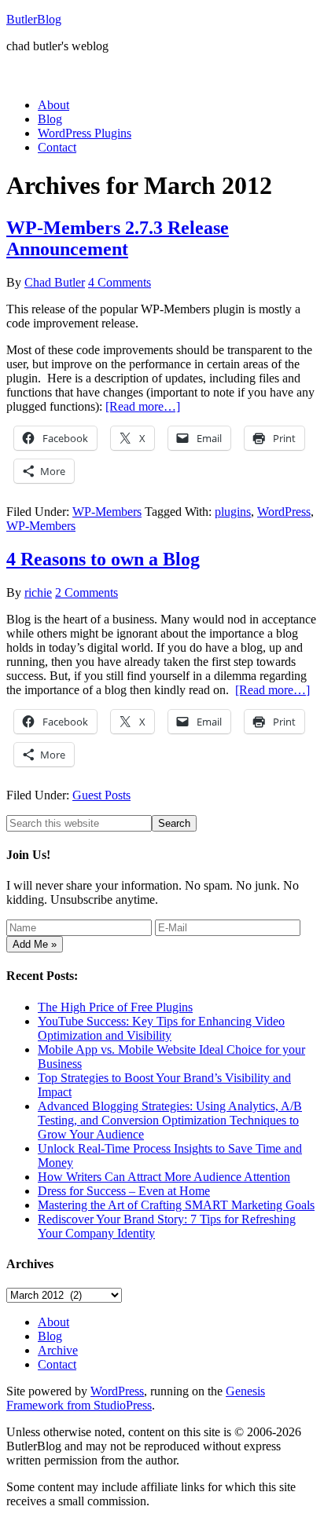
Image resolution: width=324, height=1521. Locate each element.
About (53, 1322)
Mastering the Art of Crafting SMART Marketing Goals (176, 1205)
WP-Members (107, 511)
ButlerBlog (33, 19)
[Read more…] (142, 406)
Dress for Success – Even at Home (124, 1190)
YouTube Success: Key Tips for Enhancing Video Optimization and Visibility (161, 1028)
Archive (58, 1350)
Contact (57, 1364)
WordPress (284, 511)
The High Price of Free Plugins (115, 1007)
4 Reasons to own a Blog (103, 559)
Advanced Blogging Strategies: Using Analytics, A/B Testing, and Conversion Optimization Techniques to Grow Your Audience (170, 1120)
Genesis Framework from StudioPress (135, 1398)
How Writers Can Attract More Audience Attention (164, 1176)
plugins (233, 511)
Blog (50, 1336)
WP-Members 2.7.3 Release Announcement (117, 238)
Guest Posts (101, 795)
